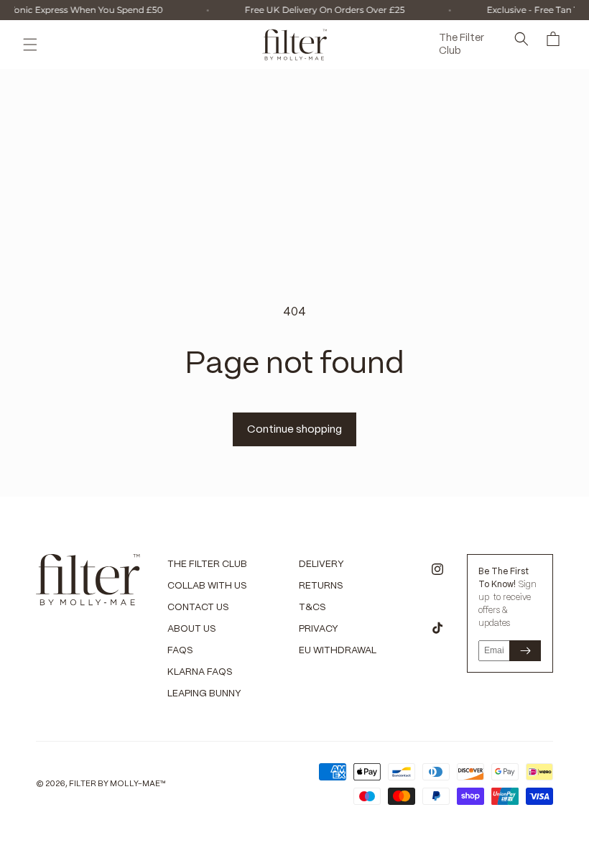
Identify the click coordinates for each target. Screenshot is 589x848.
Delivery (321, 564)
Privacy (318, 629)
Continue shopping (294, 430)
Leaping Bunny (204, 694)
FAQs (180, 650)
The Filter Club (207, 564)
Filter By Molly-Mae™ (117, 784)
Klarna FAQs (200, 672)
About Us (191, 629)
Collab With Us (207, 586)
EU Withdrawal (337, 650)
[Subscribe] (525, 650)
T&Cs (312, 607)
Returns (321, 586)
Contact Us (198, 607)
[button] (30, 44)
